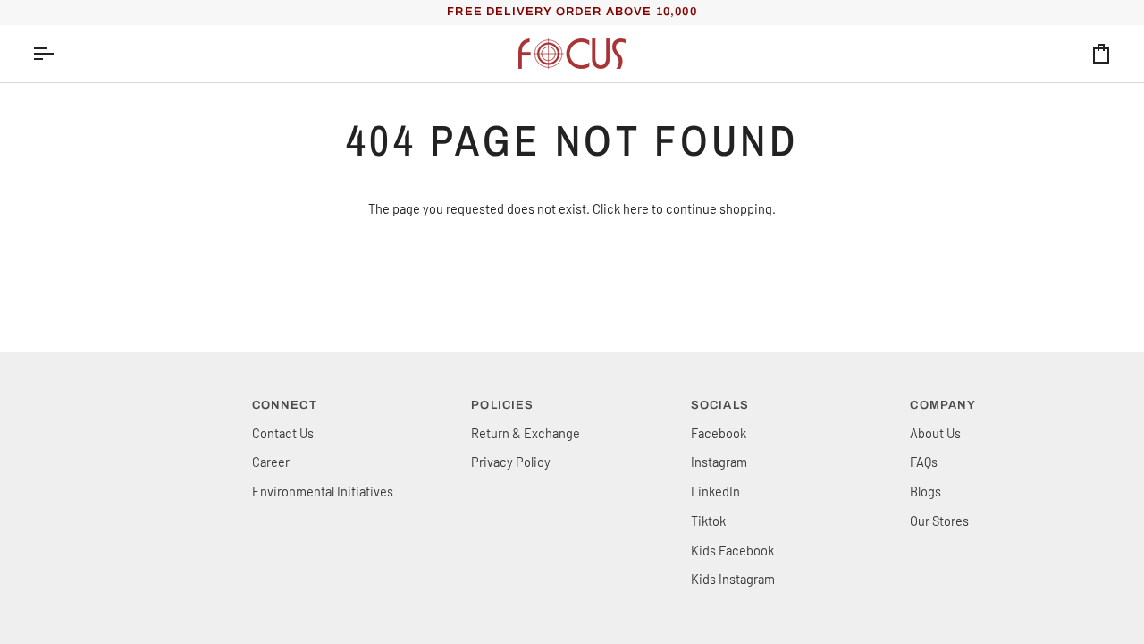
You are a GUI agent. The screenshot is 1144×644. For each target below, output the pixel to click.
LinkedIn (715, 491)
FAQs (924, 461)
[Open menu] (59, 53)
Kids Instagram (733, 579)
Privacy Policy (511, 461)
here (636, 208)
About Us (935, 433)
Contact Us (283, 433)
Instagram (719, 461)
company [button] (943, 405)
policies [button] (502, 405)
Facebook (718, 433)
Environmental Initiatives (322, 491)
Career (271, 461)
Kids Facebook (732, 550)
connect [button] (284, 405)
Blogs (925, 491)
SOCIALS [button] (720, 405)
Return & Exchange (525, 433)
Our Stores (939, 521)
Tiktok (708, 521)
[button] (133, 401)
